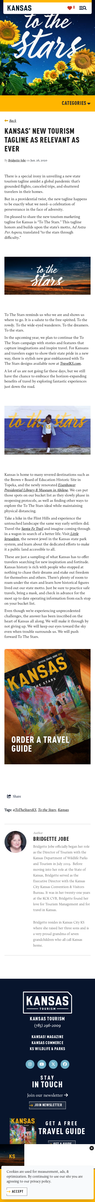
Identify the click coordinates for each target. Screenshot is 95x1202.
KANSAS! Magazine (47, 1037)
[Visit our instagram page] (30, 1064)
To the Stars (47, 810)
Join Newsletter (48, 1105)
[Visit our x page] (53, 1064)
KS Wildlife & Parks (47, 1049)
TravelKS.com (70, 364)
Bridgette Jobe (17, 160)
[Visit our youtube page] (41, 1064)
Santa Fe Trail (32, 529)
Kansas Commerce (47, 1043)
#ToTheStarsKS (24, 810)
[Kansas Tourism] (19, 7)
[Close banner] (91, 1148)
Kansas (63, 810)
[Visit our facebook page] (65, 1064)
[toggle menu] (83, 8)
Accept (17, 1192)
